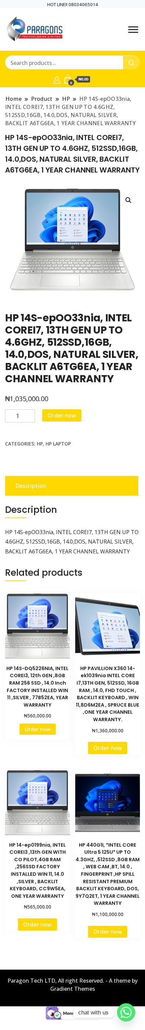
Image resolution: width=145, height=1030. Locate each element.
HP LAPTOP (58, 443)
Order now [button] (38, 729)
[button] (128, 200)
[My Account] (56, 79)
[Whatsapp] (126, 1012)
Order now (62, 415)
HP (40, 443)
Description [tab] (31, 485)
